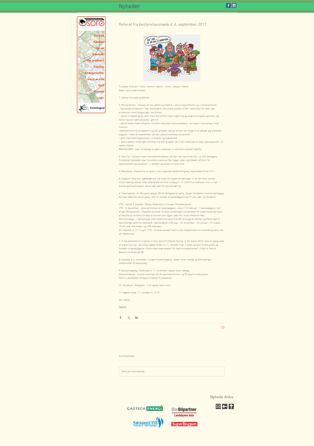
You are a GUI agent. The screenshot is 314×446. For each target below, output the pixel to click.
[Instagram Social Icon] (234, 5)
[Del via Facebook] (120, 317)
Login (100, 97)
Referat (122, 307)
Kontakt (99, 91)
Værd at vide (95, 79)
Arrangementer (94, 73)
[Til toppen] (231, 406)
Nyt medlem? (95, 60)
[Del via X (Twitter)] (128, 317)
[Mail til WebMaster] (218, 406)
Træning (98, 66)
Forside (99, 35)
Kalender (98, 54)
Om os (100, 48)
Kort (101, 85)
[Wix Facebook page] (228, 5)
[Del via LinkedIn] (136, 317)
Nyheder (98, 42)
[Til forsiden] (224, 406)
